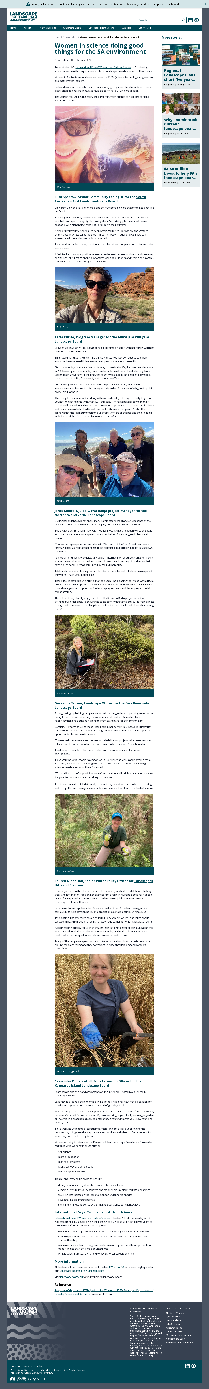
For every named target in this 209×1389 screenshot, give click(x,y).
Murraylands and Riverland (179, 1335)
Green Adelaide (173, 1320)
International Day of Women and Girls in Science (103, 67)
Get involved (144, 27)
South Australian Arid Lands (179, 1342)
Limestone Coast (174, 1331)
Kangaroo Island (174, 1327)
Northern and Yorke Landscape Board (85, 515)
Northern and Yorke (175, 1338)
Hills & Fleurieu (173, 1324)
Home (13, 27)
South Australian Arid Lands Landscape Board (100, 199)
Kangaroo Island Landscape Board (82, 1085)
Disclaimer (15, 1366)
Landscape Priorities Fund (101, 27)
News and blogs (48, 27)
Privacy (26, 1366)
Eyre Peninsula (173, 1316)
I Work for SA (116, 1267)
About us (28, 27)
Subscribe (126, 27)
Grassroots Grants (72, 27)
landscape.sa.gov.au (71, 1277)
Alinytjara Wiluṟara (175, 1313)
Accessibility (36, 1366)
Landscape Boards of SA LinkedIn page (81, 1270)
